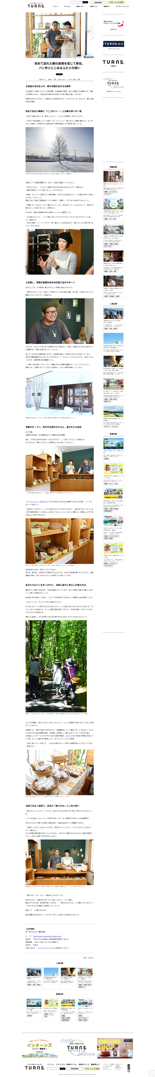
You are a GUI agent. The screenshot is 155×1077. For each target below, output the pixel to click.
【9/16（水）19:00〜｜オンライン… (85, 1009)
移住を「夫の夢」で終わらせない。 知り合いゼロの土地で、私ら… (51, 1011)
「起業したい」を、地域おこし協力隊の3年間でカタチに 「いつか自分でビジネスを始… (113, 533)
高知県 (80, 984)
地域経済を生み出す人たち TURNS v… (33, 978)
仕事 (34, 984)
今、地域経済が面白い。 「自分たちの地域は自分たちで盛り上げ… (34, 982)
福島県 (105, 191)
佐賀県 (29, 984)
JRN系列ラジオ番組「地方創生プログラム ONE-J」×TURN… (113, 289)
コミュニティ (107, 194)
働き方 (50, 79)
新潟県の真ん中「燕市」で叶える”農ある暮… (68, 1009)
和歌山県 (30, 1015)
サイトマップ (118, 1069)
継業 (115, 271)
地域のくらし (43, 79)
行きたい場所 (72, 79)
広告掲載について (119, 1067)
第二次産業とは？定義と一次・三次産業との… (67, 978)
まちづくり (106, 426)
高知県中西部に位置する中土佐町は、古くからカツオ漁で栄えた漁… (85, 982)
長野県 (105, 219)
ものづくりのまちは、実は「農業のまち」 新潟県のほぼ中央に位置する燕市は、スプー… (113, 506)
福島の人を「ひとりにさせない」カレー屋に (113, 184)
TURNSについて (118, 1064)
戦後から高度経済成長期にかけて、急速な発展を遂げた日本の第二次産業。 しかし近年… (113, 373)
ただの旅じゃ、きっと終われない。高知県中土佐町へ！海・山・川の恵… (113, 392)
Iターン (51, 1014)
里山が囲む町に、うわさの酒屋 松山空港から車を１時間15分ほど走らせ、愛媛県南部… (113, 268)
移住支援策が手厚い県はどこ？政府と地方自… (50, 978)
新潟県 (63, 1015)
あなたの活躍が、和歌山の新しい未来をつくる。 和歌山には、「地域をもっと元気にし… (113, 456)
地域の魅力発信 (65, 1020)
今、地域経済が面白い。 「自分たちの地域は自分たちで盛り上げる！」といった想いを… (113, 326)
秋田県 (105, 296)
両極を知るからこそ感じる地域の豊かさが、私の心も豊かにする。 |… (113, 264)
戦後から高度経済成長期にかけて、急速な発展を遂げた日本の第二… (68, 982)
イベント (50, 1064)
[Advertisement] (113, 130)
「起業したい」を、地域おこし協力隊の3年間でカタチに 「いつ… (85, 1013)
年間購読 (112, 1064)
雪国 (79, 79)
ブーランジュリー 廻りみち (37, 502)
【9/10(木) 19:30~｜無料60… (51, 1008)
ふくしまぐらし (113, 191)
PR (110, 219)
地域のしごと (84, 1064)
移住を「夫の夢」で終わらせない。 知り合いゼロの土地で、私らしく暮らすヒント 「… (113, 481)
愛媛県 (105, 271)
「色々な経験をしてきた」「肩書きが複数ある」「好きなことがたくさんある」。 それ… (113, 560)
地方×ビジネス (107, 246)
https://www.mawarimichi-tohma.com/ (47, 936)
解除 (111, 1066)
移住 (55, 79)
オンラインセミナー (83, 1018)
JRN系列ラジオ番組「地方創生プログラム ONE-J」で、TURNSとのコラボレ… (113, 293)
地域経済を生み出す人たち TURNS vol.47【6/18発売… (112, 321)
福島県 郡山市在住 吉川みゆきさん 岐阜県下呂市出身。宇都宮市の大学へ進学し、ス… (113, 189)
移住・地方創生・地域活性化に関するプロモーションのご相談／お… (51, 982)
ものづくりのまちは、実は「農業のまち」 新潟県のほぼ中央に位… (68, 1013)
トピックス (60, 1064)
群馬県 (46, 1014)
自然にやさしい (62, 79)
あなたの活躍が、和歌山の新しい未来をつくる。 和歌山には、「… (34, 1013)
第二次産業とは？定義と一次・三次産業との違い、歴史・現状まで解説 (113, 369)
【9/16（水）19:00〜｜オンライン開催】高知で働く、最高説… (112, 529)
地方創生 (112, 296)
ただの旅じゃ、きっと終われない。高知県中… (85, 978)
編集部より (95, 1064)
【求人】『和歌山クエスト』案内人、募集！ (34, 1009)
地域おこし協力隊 (66, 1018)
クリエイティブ (113, 563)
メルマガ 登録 (105, 1066)
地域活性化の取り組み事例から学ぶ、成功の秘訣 (113, 419)
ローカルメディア (108, 565)
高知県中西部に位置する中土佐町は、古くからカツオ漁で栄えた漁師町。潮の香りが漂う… (113, 396)
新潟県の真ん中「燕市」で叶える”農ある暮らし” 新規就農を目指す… (113, 502)
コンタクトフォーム (45, 948)
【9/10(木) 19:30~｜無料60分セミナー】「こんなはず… (113, 477)
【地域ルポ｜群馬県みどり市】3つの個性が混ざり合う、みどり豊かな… (113, 237)
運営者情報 (117, 1066)
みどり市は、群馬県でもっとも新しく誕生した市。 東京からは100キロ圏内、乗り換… (113, 241)
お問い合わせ (105, 1067)
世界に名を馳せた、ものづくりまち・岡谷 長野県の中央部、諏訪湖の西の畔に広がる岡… (113, 216)
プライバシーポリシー (107, 1069)
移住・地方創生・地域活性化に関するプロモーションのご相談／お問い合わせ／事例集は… (113, 351)
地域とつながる (87, 984)
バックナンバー (106, 1064)
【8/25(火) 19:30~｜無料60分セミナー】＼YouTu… (113, 556)
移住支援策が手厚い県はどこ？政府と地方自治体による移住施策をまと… (113, 346)
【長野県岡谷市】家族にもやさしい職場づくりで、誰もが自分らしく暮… (113, 212)
